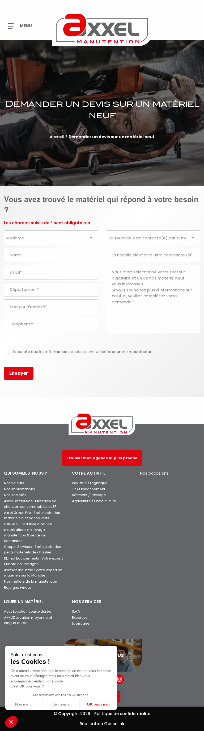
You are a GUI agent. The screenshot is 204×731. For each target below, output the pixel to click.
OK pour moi (98, 704)
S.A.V (76, 611)
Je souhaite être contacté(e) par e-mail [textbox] (148, 238)
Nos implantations (19, 489)
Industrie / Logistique (90, 482)
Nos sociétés (15, 494)
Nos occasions (154, 473)
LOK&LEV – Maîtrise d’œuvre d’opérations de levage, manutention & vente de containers (28, 532)
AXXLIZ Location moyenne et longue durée (28, 620)
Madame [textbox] (15, 238)
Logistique (81, 623)
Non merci (23, 704)
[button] (11, 722)
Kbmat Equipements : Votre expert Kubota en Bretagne (33, 561)
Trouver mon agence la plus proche (102, 458)
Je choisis (61, 704)
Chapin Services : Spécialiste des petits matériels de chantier (32, 549)
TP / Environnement (88, 489)
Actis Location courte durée (27, 611)
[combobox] (51, 238)
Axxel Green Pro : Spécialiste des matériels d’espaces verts (32, 515)
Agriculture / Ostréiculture (94, 501)
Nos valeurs (14, 482)
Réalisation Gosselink (102, 723)
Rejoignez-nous (18, 587)
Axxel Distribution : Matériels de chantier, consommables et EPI (30, 503)
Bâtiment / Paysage (89, 494)
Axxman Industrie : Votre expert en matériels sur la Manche (33, 572)
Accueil (57, 137)
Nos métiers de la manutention (30, 581)
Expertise (80, 617)
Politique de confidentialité (122, 713)
